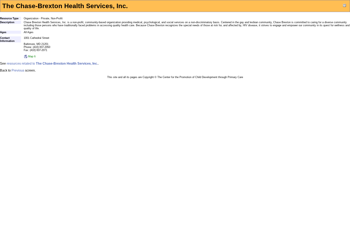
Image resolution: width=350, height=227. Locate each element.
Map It (32, 56)
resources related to (52, 63)
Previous (18, 70)
